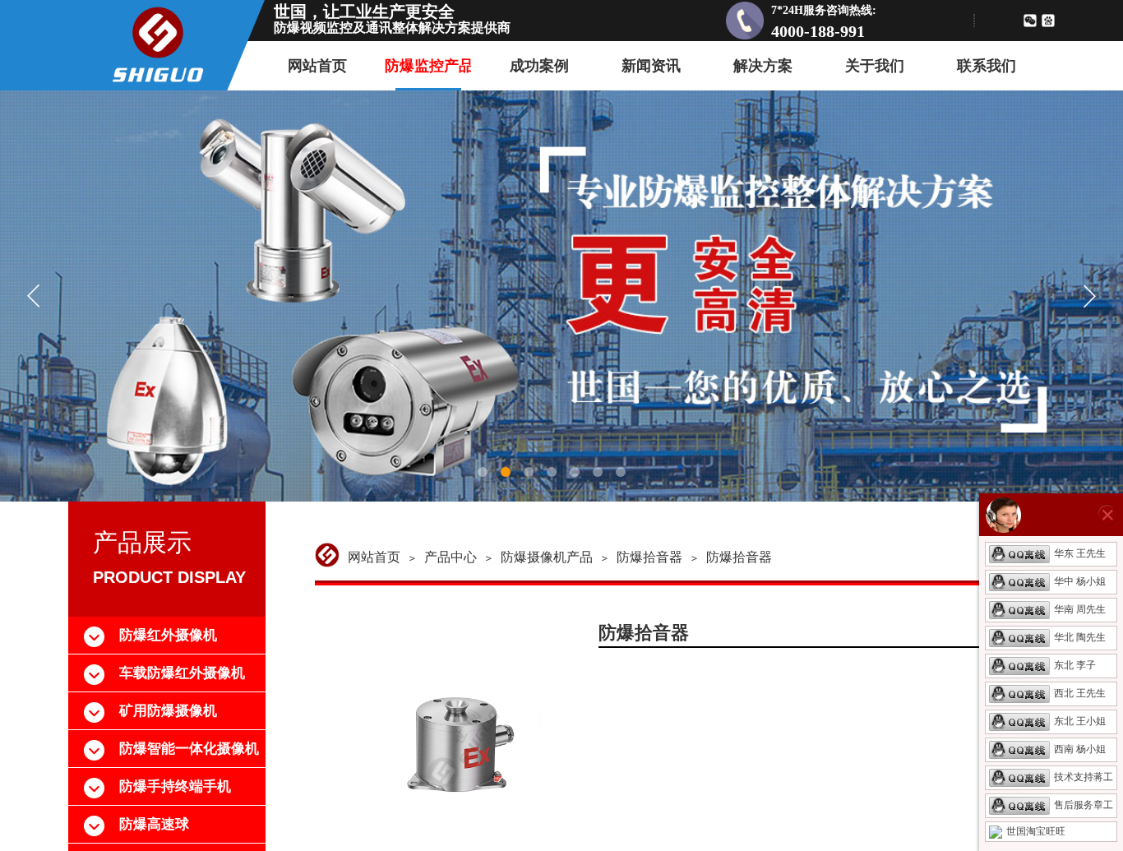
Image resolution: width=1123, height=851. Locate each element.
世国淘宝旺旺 (1035, 831)
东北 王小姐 (1080, 721)
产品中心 (450, 557)
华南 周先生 (1080, 609)
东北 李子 (1075, 665)
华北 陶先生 (1080, 637)
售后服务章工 (1083, 805)
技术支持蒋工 (1083, 777)
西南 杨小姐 (1080, 749)
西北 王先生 (1080, 693)
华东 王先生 (1080, 553)
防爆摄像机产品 (547, 557)
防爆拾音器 (649, 557)
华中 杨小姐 (1080, 581)
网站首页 (374, 557)
